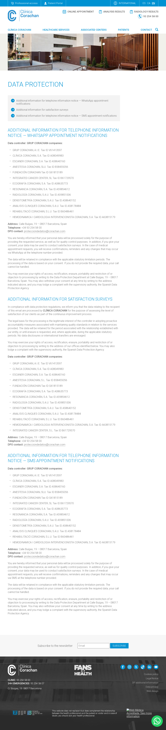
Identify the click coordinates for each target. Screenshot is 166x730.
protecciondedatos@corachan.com (44, 231)
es (144, 3)
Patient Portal (55, 3)
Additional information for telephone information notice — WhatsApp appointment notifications (62, 102)
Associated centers (94, 29)
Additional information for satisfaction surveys (42, 109)
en (153, 3)
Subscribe (119, 645)
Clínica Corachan (19, 29)
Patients (123, 29)
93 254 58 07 (37, 683)
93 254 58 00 (23, 680)
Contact (146, 29)
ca (148, 3)
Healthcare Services (56, 29)
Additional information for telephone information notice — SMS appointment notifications (66, 115)
